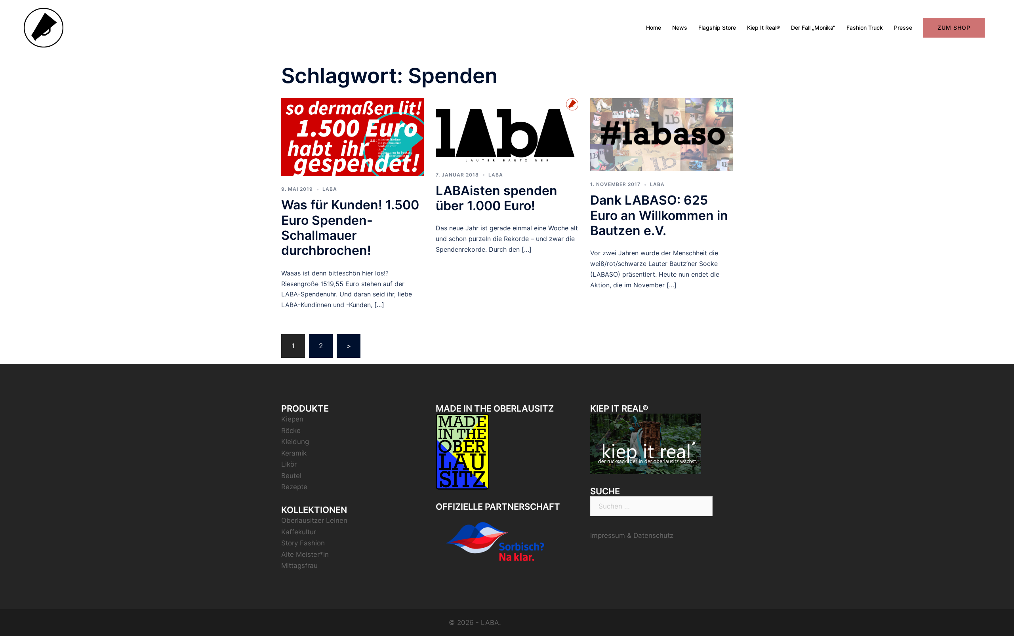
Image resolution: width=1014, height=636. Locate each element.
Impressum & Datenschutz (631, 535)
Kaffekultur (298, 532)
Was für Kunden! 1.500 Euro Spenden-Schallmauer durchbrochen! (350, 227)
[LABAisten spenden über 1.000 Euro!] (507, 129)
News (679, 27)
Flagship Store (717, 27)
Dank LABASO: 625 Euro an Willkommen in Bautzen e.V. (659, 215)
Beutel (291, 476)
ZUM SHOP (954, 27)
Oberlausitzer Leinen (314, 520)
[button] (997, 11)
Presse (903, 27)
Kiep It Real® (763, 27)
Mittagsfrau (299, 566)
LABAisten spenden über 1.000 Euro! (496, 198)
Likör (289, 464)
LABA (329, 189)
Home (653, 27)
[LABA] (43, 27)
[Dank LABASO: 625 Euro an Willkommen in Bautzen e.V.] (661, 134)
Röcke (291, 431)
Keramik (294, 453)
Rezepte (294, 487)
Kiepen (292, 419)
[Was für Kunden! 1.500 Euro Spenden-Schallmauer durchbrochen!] (352, 136)
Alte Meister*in (305, 554)
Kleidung (295, 442)
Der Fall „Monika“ (813, 27)
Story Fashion (303, 543)
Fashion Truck (864, 27)
